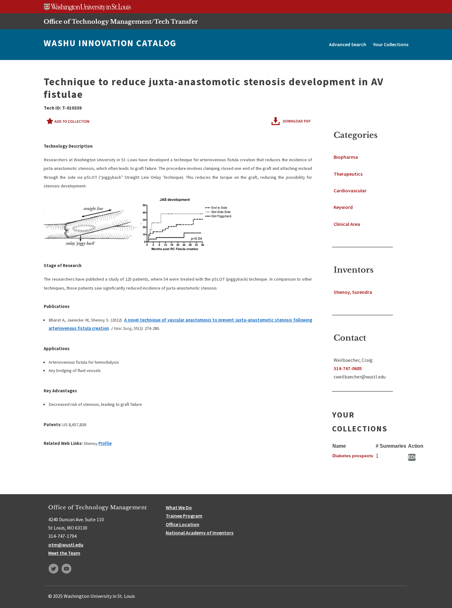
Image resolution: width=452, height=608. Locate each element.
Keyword (343, 207)
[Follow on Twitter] (53, 568)
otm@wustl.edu (65, 545)
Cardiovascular (350, 190)
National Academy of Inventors (199, 533)
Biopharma (346, 157)
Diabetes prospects (352, 455)
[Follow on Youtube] (66, 568)
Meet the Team (64, 553)
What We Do (179, 507)
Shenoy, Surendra (353, 292)
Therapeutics (348, 174)
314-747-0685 (348, 368)
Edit (412, 457)
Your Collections (390, 44)
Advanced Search (347, 44)
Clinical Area (347, 224)
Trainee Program (184, 516)
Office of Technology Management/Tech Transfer (121, 21)
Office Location (182, 524)
